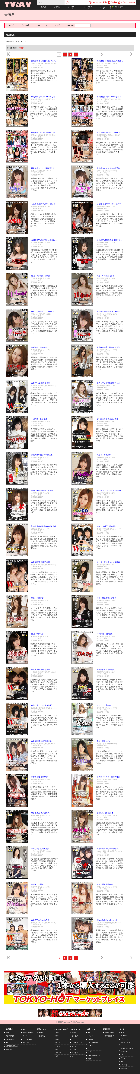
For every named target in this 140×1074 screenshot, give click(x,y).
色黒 (89, 1059)
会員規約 (9, 1049)
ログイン (123, 2)
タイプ (10, 25)
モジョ (123, 1061)
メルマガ (26, 1042)
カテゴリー (72, 7)
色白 (89, 1032)
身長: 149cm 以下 (94, 1055)
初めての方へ (119, 7)
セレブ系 (75, 1036)
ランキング (88, 7)
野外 (57, 1039)
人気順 (21, 48)
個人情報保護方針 (12, 1046)
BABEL (123, 1055)
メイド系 (75, 1053)
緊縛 (57, 1036)
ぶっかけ (124, 1065)
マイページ (26, 1036)
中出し (58, 1046)
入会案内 (113, 2)
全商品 (43, 7)
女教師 (74, 1032)
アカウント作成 (28, 1032)
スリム (90, 1048)
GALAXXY (124, 1036)
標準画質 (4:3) (109, 1036)
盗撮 (57, 1032)
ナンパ (58, 1042)
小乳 (89, 1052)
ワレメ (123, 1058)
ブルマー (75, 1049)
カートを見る (27, 1039)
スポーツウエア (77, 1042)
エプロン (75, 1046)
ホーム (8, 1032)
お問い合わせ (10, 1039)
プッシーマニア (126, 1039)
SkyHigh (124, 1068)
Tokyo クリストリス (127, 1044)
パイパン (91, 1036)
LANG (132, 2)
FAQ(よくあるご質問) (99, 2)
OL (73, 1039)
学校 (57, 1049)
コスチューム (42, 25)
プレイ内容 (25, 25)
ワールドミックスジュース (127, 1050)
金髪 (57, 1056)
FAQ (7, 1042)
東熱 (122, 1032)
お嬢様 (90, 1039)
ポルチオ (59, 1053)
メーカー (103, 7)
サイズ (57, 25)
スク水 (74, 1056)
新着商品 (57, 7)
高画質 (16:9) (109, 1032)
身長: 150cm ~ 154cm (93, 1044)
